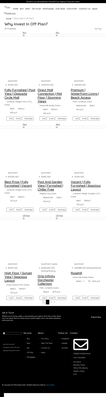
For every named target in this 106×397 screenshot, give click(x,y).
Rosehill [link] (76, 273)
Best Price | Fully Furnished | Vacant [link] (18, 184)
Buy (22, 9)
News (94, 9)
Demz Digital (50, 385)
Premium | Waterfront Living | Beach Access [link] (85, 93)
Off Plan (26, 215)
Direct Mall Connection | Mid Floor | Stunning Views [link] (50, 95)
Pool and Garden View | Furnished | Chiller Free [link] (50, 185)
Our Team (60, 9)
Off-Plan (36, 9)
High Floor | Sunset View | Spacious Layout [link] (18, 276)
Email (18, 118)
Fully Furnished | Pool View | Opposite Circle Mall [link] (20, 93)
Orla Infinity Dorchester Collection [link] (46, 280)
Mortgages (48, 9)
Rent (27, 9)
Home (15, 9)
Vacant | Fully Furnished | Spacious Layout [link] (86, 185)
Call (10, 118)
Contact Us (84, 9)
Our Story (72, 9)
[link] (53, 56)
